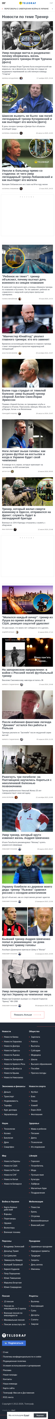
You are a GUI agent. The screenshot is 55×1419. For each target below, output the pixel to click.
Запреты (35, 1260)
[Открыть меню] (4, 3)
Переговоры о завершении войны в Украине (26, 9)
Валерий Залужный (13, 1265)
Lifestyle (33, 1156)
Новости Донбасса (13, 1068)
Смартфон (9, 1147)
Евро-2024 (36, 1110)
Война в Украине (10, 1202)
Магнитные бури (39, 1188)
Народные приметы (40, 1251)
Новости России (11, 1170)
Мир (4, 1156)
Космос (7, 1133)
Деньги (7, 1092)
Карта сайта (8, 1388)
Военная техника (12, 1232)
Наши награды (10, 1375)
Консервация (37, 1306)
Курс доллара (10, 1110)
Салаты (34, 1319)
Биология (8, 1138)
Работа (34, 1041)
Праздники (34, 1241)
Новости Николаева (13, 1077)
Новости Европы (12, 1161)
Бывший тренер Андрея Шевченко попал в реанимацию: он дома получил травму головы (26, 942)
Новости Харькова (13, 1041)
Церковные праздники (41, 1246)
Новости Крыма (11, 1073)
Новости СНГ (10, 1175)
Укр (51, 3)
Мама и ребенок (38, 1129)
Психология (36, 1142)
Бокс (33, 1096)
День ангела (37, 1265)
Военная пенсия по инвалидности (13, 1314)
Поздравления (38, 1193)
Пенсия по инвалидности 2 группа (15, 1307)
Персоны (7, 1241)
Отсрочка (35, 1216)
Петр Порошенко (12, 1274)
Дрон (6, 1142)
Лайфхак (35, 1184)
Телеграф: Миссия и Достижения (18, 1393)
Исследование (38, 1147)
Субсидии (35, 1050)
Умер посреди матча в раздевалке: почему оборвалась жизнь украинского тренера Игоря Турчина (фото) (27, 57)
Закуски (34, 1324)
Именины (35, 1269)
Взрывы (8, 1214)
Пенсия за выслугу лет (14, 1324)
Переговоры (10, 1219)
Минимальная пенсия (14, 1320)
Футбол (34, 1092)
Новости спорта (37, 1086)
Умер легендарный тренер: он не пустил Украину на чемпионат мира (26, 993)
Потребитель (37, 1166)
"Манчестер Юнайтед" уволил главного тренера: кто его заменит (26, 338)
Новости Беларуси (13, 1184)
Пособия (35, 1068)
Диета (34, 1138)
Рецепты (33, 1296)
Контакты (7, 1379)
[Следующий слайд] (52, 8)
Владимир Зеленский (14, 1246)
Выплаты (35, 1046)
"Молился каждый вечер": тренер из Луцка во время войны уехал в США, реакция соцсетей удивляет (27, 620)
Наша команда (10, 1384)
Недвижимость (11, 1101)
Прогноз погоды (38, 1073)
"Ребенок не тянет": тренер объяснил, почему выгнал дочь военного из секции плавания (24, 279)
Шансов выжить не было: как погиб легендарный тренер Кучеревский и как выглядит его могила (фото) (27, 119)
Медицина (36, 1055)
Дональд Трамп (11, 1251)
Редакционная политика (14, 1361)
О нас (5, 1352)
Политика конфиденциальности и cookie (22, 1357)
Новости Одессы (12, 1050)
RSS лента (8, 1397)
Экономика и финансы (13, 1086)
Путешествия (37, 1175)
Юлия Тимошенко (12, 1278)
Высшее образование (41, 1064)
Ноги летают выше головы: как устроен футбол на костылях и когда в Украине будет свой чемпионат (23, 456)
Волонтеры (9, 1228)
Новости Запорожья (13, 1059)
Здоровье (34, 1123)
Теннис (34, 1101)
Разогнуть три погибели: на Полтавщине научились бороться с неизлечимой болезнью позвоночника (27, 781)
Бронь (34, 1212)
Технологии (9, 1129)
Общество (34, 1031)
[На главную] (27, 3)
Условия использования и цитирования (22, 1366)
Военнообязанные (40, 1221)
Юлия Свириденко (12, 1287)
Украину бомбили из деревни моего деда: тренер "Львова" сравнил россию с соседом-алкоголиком (27, 889)
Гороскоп (35, 1161)
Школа (34, 1059)
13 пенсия (9, 1301)
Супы (33, 1311)
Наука (5, 1123)
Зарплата (35, 1037)
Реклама (7, 1370)
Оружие (7, 1223)
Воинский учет (38, 1225)
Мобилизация (36, 1202)
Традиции (35, 1256)
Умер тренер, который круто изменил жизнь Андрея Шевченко (25, 836)
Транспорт (9, 1096)
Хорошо (40, 1415)
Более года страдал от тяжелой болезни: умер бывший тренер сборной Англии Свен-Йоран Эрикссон (24, 395)
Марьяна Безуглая (13, 1283)
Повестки (35, 1207)
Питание (35, 1133)
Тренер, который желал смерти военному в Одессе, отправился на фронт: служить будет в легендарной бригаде (26, 513)
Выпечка (35, 1301)
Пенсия (6, 1296)
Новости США (10, 1166)
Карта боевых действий (10, 1208)
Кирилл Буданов (11, 1269)
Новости (6, 1031)
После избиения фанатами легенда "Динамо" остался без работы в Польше (26, 725)
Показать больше (23, 1015)
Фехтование (36, 1114)
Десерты (35, 1315)
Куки (26, 1415)
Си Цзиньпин (10, 1256)
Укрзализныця (10, 1114)
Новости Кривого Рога (14, 1064)
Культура (35, 1179)
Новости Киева (11, 1037)
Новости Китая (11, 1179)
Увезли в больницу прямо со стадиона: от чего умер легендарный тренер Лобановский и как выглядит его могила (27, 175)
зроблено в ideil (9, 1410)
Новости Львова (12, 1055)
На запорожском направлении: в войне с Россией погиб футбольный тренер (27, 672)
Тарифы (8, 1105)
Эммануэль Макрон (13, 1260)
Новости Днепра (12, 1046)
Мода (33, 1170)
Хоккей (34, 1105)
